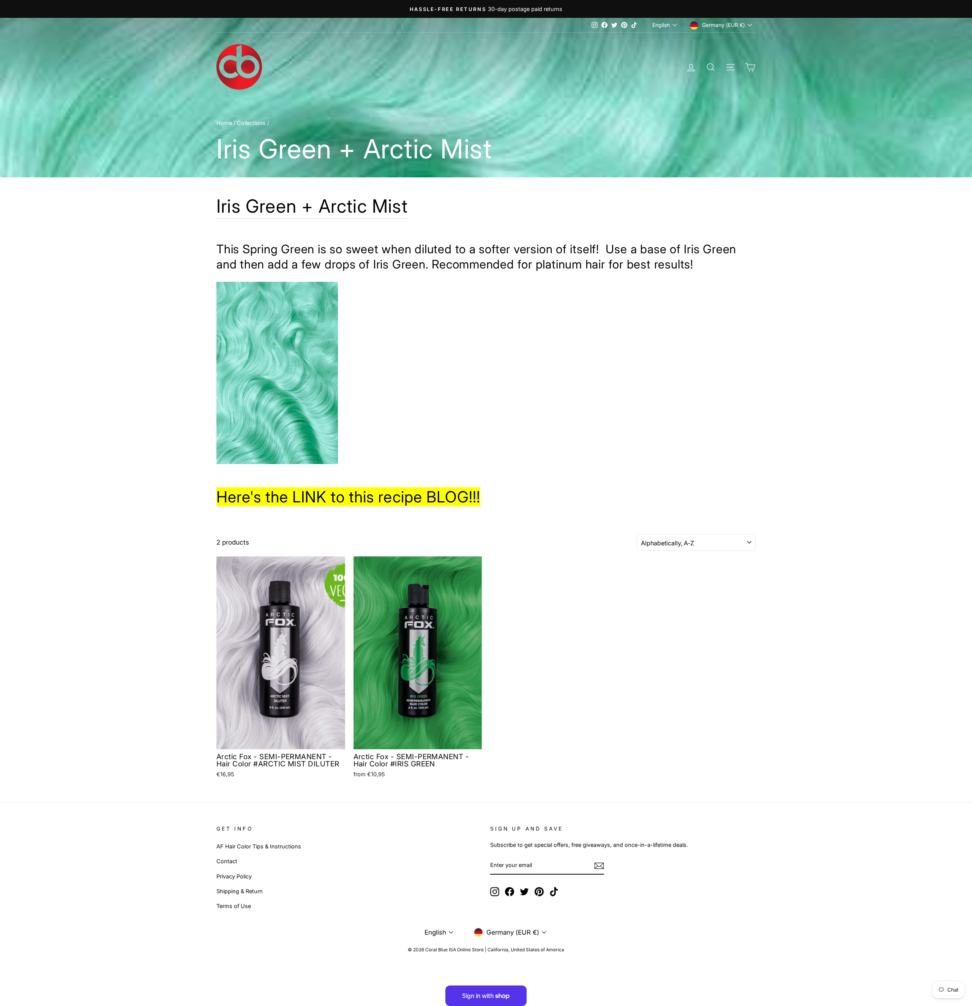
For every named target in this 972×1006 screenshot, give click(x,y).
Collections (251, 123)
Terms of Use (233, 906)
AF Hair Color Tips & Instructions (258, 846)
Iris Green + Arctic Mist (312, 206)
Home (224, 123)
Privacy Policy (234, 876)
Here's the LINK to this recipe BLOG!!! (348, 496)
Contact (226, 861)
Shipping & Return (239, 891)
